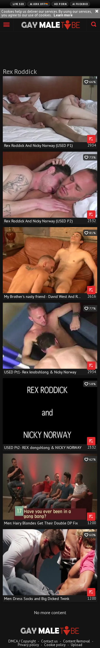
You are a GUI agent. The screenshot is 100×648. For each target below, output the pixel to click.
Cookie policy (55, 645)
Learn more (63, 15)
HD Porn (60, 4)
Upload (76, 645)
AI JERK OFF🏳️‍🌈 (39, 4)
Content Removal (76, 641)
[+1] (6, 25)
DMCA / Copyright (22, 641)
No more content (50, 612)
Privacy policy (28, 645)
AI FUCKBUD (80, 4)
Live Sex (18, 4)
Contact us (49, 641)
